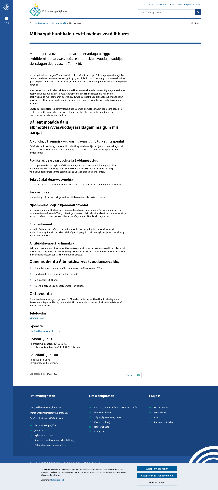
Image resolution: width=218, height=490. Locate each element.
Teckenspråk (161, 4)
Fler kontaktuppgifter (46, 425)
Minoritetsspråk (184, 4)
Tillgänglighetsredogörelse (107, 417)
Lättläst (172, 4)
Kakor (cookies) (102, 422)
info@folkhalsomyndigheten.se (45, 331)
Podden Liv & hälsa (163, 422)
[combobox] (169, 12)
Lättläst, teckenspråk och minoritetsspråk (115, 407)
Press (151, 4)
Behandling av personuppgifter (50, 445)
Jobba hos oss (41, 430)
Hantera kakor (157, 482)
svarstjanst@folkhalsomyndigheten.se (49, 412)
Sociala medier (161, 407)
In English (197, 4)
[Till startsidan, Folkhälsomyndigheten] (6, 6)
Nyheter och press (44, 435)
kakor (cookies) (57, 480)
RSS (156, 417)
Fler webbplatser (102, 412)
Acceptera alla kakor (157, 468)
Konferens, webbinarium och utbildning (54, 440)
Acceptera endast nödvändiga (157, 475)
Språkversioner (42, 23)
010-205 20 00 (37, 318)
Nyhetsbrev (160, 412)
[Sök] (198, 12)
